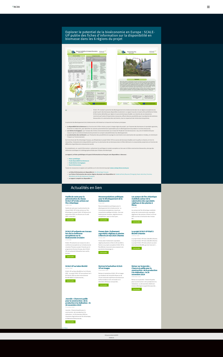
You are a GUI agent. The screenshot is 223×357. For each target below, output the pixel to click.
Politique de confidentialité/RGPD (111, 335)
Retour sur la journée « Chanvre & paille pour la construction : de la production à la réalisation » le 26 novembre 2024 (144, 270)
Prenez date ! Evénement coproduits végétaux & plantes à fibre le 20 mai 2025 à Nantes (111, 233)
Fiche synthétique (74, 159)
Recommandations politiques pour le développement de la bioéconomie (110, 198)
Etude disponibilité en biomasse (79, 161)
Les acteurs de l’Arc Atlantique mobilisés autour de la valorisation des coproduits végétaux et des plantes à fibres (144, 200)
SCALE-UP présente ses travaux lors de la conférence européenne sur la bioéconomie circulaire (78, 234)
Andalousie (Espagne (88, 176)
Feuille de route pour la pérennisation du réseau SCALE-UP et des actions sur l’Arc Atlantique (77, 199)
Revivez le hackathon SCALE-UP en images (110, 267)
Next (66, 328)
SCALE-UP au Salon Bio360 (76, 266)
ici (91, 178)
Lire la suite (70, 220)
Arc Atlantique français (101, 172)
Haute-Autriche (141, 174)
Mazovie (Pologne (130, 174)
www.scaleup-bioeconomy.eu (119, 168)
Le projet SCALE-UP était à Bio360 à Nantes (142, 232)
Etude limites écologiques (77, 163)
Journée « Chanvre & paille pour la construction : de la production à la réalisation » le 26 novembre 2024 (78, 301)
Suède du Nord (120, 174)
